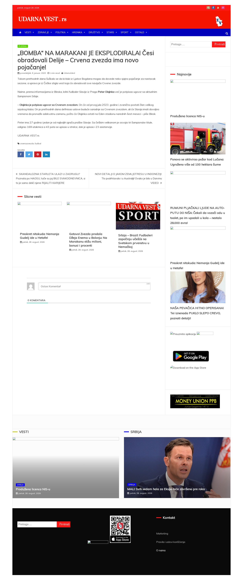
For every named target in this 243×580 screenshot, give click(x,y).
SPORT (124, 32)
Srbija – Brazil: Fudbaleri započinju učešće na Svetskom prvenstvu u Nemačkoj (135, 241)
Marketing (162, 533)
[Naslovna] (20, 32)
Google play (208, 7)
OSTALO (139, 32)
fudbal (38, 143)
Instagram (223, 7)
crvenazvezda (27, 143)
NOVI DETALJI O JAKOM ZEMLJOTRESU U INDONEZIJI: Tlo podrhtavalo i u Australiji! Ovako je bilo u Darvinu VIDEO (128, 178)
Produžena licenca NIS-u (187, 116)
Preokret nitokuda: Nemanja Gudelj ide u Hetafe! (39, 236)
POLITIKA (60, 32)
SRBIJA (20, 484)
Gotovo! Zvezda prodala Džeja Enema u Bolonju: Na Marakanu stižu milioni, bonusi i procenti (88, 239)
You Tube (218, 7)
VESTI (28, 32)
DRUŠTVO (94, 32)
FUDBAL (23, 46)
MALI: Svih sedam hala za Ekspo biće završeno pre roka (166, 489)
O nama (160, 550)
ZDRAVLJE (43, 32)
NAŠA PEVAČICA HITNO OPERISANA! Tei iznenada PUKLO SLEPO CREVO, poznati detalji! (197, 313)
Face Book (213, 7)
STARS (110, 32)
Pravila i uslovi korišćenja (170, 542)
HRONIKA (77, 32)
